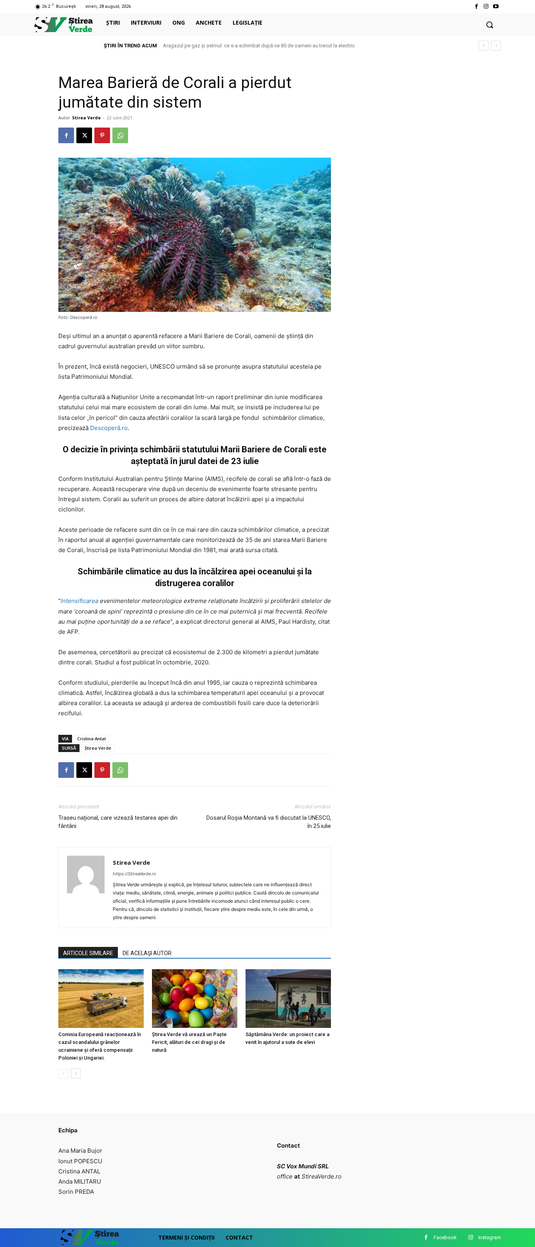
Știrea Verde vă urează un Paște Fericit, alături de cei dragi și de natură (189, 1042)
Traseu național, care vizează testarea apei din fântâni (117, 822)
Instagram (489, 1237)
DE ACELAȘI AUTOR (147, 953)
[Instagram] (486, 6)
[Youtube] (496, 6)
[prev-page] (63, 1073)
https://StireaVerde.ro (134, 873)
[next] (496, 45)
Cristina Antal (91, 738)
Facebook (445, 1237)
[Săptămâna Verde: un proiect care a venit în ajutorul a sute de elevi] (288, 998)
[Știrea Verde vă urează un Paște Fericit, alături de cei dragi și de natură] (194, 998)
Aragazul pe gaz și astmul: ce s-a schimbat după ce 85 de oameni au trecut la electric (259, 46)
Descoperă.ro (109, 428)
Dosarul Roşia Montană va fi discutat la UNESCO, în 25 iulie (268, 822)
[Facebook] (476, 6)
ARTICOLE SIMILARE (88, 953)
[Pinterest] (102, 135)
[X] (84, 135)
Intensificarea (80, 601)
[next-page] (76, 1073)
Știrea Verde (98, 748)
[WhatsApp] (120, 135)
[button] (489, 24)
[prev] (483, 45)
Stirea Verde (86, 118)
